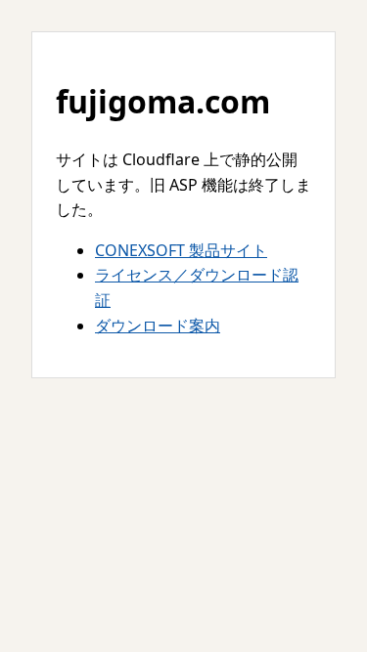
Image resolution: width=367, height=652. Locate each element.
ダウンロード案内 (157, 325)
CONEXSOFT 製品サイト (181, 250)
